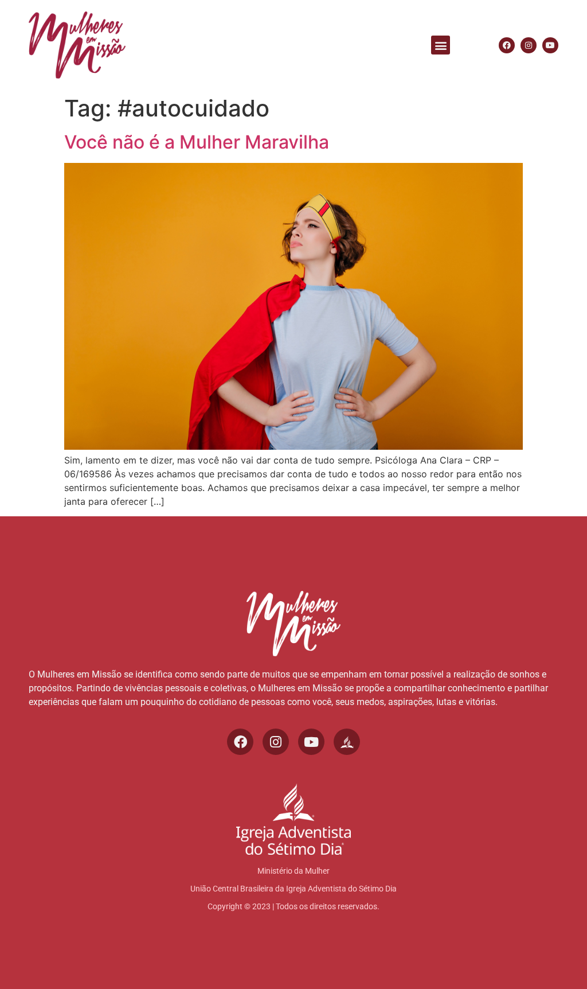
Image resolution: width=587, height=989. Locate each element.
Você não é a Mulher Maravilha (196, 142)
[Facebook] (507, 45)
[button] (440, 45)
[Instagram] (529, 45)
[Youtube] (550, 45)
